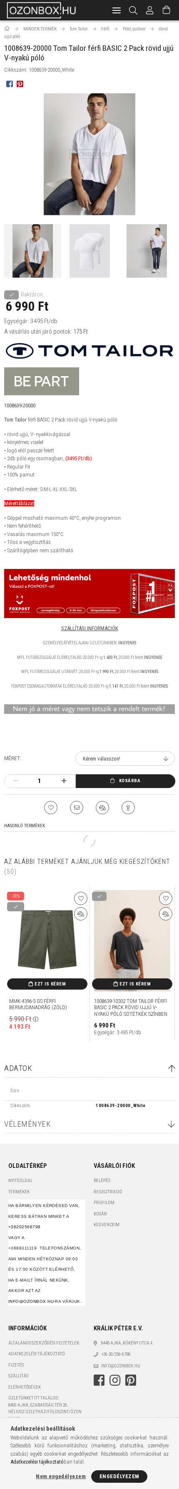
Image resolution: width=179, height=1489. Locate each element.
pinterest (130, 1380)
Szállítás (18, 1376)
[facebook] (9, 83)
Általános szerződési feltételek (43, 1343)
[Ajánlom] (76, 807)
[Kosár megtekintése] (166, 10)
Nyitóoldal (20, 1180)
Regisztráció (108, 1192)
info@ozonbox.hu (120, 1366)
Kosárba (130, 780)
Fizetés (16, 1365)
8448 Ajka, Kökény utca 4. (127, 1343)
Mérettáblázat (19, 503)
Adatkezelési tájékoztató (36, 1354)
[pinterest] (20, 83)
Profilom (104, 1202)
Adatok (18, 1068)
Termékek (19, 1192)
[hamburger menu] (116, 10)
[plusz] (64, 781)
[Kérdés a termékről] (128, 807)
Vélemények (27, 1124)
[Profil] (150, 10)
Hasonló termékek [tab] (24, 825)
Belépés (102, 1180)
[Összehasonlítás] (102, 807)
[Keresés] (133, 10)
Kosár (100, 1214)
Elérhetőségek (24, 1387)
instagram (114, 1380)
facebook (99, 1380)
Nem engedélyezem (61, 1476)
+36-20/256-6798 (115, 1354)
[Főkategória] (7, 29)
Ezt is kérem (50, 984)
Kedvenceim (106, 1224)
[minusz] (16, 781)
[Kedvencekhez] (50, 807)
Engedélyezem (119, 1476)
